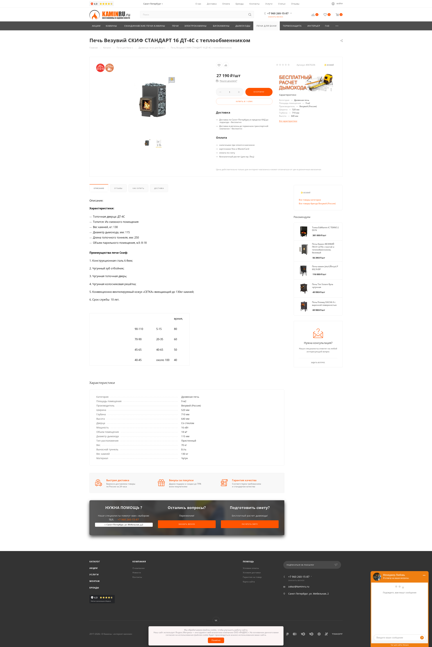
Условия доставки (252, 572)
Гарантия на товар (252, 577)
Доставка (159, 188)
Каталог (94, 561)
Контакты (137, 577)
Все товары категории (310, 199)
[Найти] (250, 14)
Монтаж (94, 581)
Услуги (94, 574)
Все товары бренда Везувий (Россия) (317, 203)
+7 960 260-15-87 (278, 13)
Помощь (248, 561)
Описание (99, 188)
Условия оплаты (251, 568)
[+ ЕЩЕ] (337, 25)
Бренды (94, 587)
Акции (93, 568)
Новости (136, 572)
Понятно (216, 640)
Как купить (138, 188)
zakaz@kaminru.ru (298, 586)
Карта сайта (249, 581)
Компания (139, 561)
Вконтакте (216, 620)
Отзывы (118, 188)
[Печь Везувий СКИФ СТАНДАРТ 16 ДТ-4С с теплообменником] (153, 103)
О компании (138, 568)
